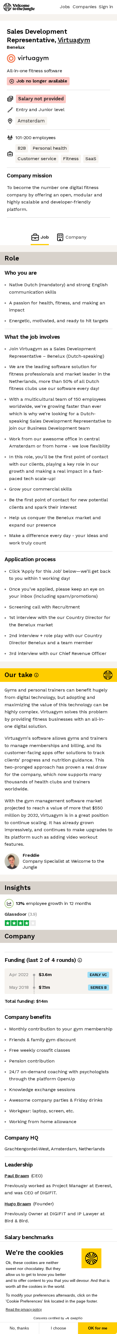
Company (76, 237)
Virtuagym (74, 40)
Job (45, 237)
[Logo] (19, 7)
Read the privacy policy (24, 1310)
